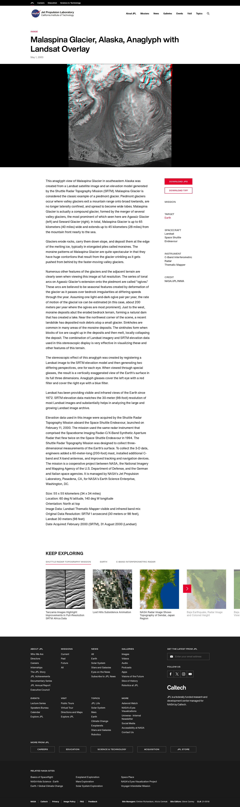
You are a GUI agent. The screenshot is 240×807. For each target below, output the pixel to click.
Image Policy (69, 801)
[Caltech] (176, 687)
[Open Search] (208, 13)
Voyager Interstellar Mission (135, 786)
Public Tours (67, 703)
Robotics (96, 734)
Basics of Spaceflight (42, 777)
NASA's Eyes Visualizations (129, 709)
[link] (120, 115)
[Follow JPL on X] (177, 674)
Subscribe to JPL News (103, 676)
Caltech (44, 801)
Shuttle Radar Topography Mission (68, 561)
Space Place (127, 777)
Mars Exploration (85, 781)
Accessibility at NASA (133, 727)
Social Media (128, 723)
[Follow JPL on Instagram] (183, 674)
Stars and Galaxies (101, 667)
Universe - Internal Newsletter (131, 717)
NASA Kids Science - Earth (45, 781)
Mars (93, 712)
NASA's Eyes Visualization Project (139, 781)
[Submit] (171, 656)
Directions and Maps (71, 712)
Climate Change (99, 721)
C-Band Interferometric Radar (135, 561)
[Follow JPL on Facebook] (170, 674)
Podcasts (126, 667)
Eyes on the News (100, 672)
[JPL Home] (58, 13)
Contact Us (128, 732)
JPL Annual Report (40, 685)
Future (64, 663)
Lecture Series (38, 703)
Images (125, 654)
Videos (125, 658)
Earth (168, 217)
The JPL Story (38, 672)
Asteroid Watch (130, 703)
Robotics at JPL (130, 685)
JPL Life (95, 703)
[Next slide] (187, 589)
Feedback (92, 801)
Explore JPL (37, 716)
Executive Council (40, 689)
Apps (124, 672)
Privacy (55, 801)
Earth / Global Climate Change (47, 786)
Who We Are (37, 654)
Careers (35, 663)
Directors (35, 658)
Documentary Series (41, 681)
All (62, 667)
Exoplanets (97, 725)
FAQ (82, 801)
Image (34, 31)
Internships (36, 667)
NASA (33, 801)
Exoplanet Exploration (87, 777)
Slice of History (130, 681)
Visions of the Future (133, 676)
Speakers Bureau (40, 707)
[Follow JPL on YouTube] (190, 674)
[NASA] (35, 13)
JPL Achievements (40, 676)
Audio (125, 663)
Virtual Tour (67, 707)
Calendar (35, 712)
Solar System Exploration (89, 786)
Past (63, 658)
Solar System (98, 663)
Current (65, 654)
